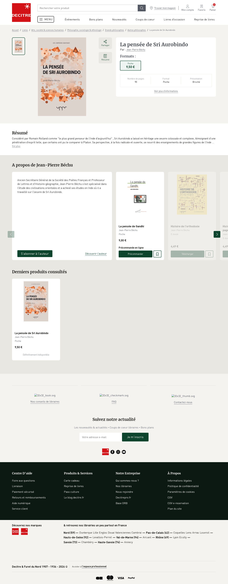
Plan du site (175, 508)
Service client (20, 508)
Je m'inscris (135, 437)
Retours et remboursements (29, 497)
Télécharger (187, 253)
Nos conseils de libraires (44, 401)
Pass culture (71, 491)
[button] (114, 140)
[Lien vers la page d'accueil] (21, 12)
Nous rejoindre (124, 491)
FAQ (114, 401)
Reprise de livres (74, 486)
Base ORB (122, 503)
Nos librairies (124, 486)
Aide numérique (21, 503)
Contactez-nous (183, 402)
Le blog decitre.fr (74, 497)
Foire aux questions (23, 480)
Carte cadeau (71, 480)
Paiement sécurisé (23, 491)
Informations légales (180, 480)
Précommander (135, 253)
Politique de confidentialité (183, 486)
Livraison (17, 486)
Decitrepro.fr (123, 497)
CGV (170, 497)
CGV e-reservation (178, 503)
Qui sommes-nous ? (127, 480)
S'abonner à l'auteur (35, 253)
